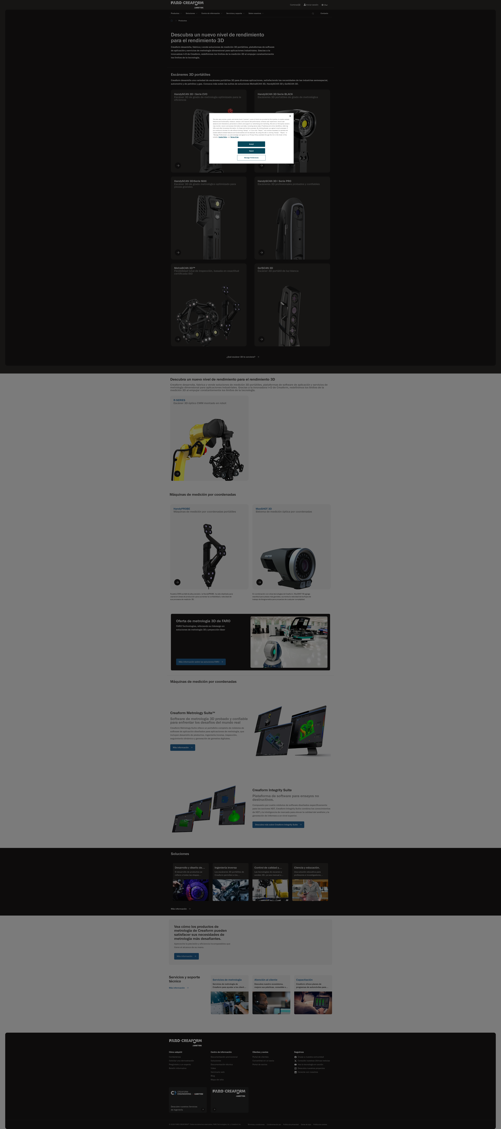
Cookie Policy (223, 137)
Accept (251, 144)
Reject (251, 151)
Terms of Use (234, 137)
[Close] (290, 116)
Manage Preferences (251, 157)
